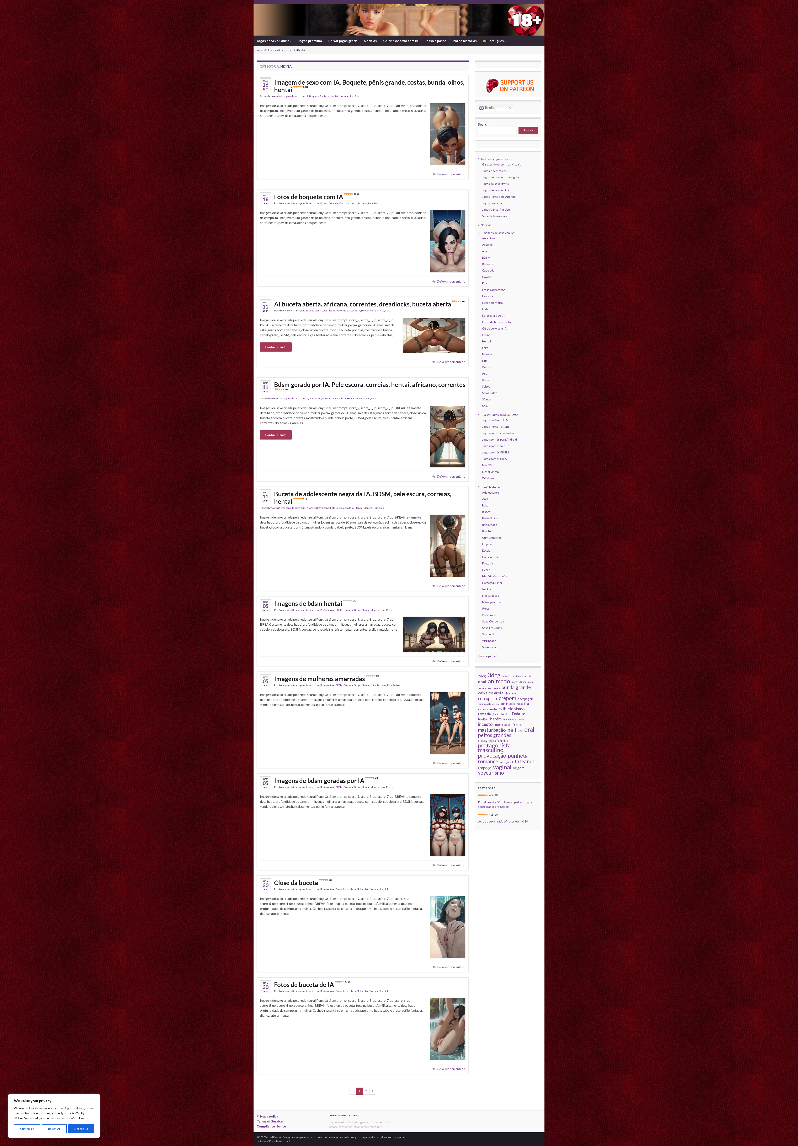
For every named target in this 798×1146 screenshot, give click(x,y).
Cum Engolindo (492, 537)
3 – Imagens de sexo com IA (496, 233)
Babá (485, 505)
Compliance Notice (271, 1126)
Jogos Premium (492, 203)
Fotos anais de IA (493, 315)
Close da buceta (303, 882)
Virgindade (489, 640)
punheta (518, 755)
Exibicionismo (491, 557)
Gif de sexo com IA (494, 328)
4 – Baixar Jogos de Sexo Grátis (498, 414)
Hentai (334, 96)
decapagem (525, 699)
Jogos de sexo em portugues (501, 177)
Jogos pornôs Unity (494, 459)
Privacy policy (267, 1116)
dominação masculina (514, 703)
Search (483, 124)
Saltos (486, 386)
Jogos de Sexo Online (273, 41)
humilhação (509, 719)
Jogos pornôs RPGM (495, 452)
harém (496, 719)
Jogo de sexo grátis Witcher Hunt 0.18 (503, 821)
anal (482, 681)
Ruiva (485, 380)
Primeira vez (490, 615)
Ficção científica (492, 302)
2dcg (482, 676)
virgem (518, 768)
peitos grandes (494, 735)
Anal (485, 499)
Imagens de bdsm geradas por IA (326, 780)
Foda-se (518, 713)
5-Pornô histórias (489, 487)
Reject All (54, 1128)
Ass (325, 203)
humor (522, 719)
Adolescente (490, 492)
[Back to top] (788, 1136)
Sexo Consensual (493, 621)
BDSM (317, 507)
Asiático (487, 244)
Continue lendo (276, 347)
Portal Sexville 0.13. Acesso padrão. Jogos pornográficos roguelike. (505, 804)
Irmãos (486, 589)
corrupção (487, 698)
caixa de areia (490, 692)
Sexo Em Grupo (492, 628)
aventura (519, 682)
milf (512, 729)
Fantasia (324, 96)
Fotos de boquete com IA (316, 196)
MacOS (487, 465)
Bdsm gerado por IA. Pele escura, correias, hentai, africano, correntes (369, 385)
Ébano (332, 310)
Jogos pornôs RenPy (495, 446)
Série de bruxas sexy (495, 216)
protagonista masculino (494, 747)
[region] (54, 1116)
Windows (488, 478)
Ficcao (486, 570)
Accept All (81, 1128)
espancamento (487, 709)
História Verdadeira (494, 576)
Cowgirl (487, 277)
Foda (485, 309)
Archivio (269, 96)
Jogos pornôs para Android (499, 439)
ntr (520, 730)
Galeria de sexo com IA (400, 41)
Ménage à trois (491, 602)
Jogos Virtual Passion (496, 209)
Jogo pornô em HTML (496, 420)
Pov (357, 96)
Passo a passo (435, 41)
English (490, 107)
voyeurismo (491, 773)
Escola (486, 550)
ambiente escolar (522, 676)
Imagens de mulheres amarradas (326, 678)
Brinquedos (489, 524)
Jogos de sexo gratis (495, 183)
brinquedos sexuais (489, 688)
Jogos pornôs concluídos (498, 433)
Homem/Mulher (492, 582)
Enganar (487, 544)
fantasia (484, 714)
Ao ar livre (329, 609)
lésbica (517, 724)
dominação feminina (488, 704)
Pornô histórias (465, 41)
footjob (483, 719)
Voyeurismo (490, 647)
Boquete (314, 96)
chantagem (511, 693)
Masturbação (490, 595)
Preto (486, 608)
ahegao (506, 676)
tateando (525, 761)
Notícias (370, 41)
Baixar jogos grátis (342, 41)
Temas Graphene (285, 1140)
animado (499, 681)
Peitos (389, 609)
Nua (351, 96)
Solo (387, 310)
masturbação (492, 729)
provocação (492, 755)
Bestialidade (490, 518)
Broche (486, 531)
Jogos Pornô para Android (499, 196)
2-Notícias (484, 225)
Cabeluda (488, 270)
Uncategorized (487, 656)
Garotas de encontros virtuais (501, 164)
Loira (373, 685)
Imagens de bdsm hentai (315, 603)
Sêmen (486, 399)
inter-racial (502, 724)
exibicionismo (512, 708)
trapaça (484, 768)
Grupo (357, 609)
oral (529, 729)
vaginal (502, 767)
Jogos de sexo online (495, 190)
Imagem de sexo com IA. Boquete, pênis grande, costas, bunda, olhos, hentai (369, 85)
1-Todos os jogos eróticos (495, 159)
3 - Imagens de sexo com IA (280, 50)
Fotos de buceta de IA (348, 310)
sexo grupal (506, 762)
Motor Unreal (490, 471)
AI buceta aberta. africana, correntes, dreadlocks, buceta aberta (369, 304)
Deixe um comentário (451, 174)
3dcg (494, 675)
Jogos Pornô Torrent (495, 426)
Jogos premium (310, 41)
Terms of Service (270, 1121)
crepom (507, 698)
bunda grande (516, 687)
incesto (485, 724)
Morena (343, 96)
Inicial (260, 50)
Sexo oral (488, 634)
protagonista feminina (493, 740)
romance (488, 761)
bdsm (531, 682)
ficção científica (501, 714)
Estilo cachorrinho (493, 289)
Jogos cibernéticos (494, 171)
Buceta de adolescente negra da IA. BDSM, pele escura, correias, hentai (362, 497)
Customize (27, 1128)
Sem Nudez (489, 393)
